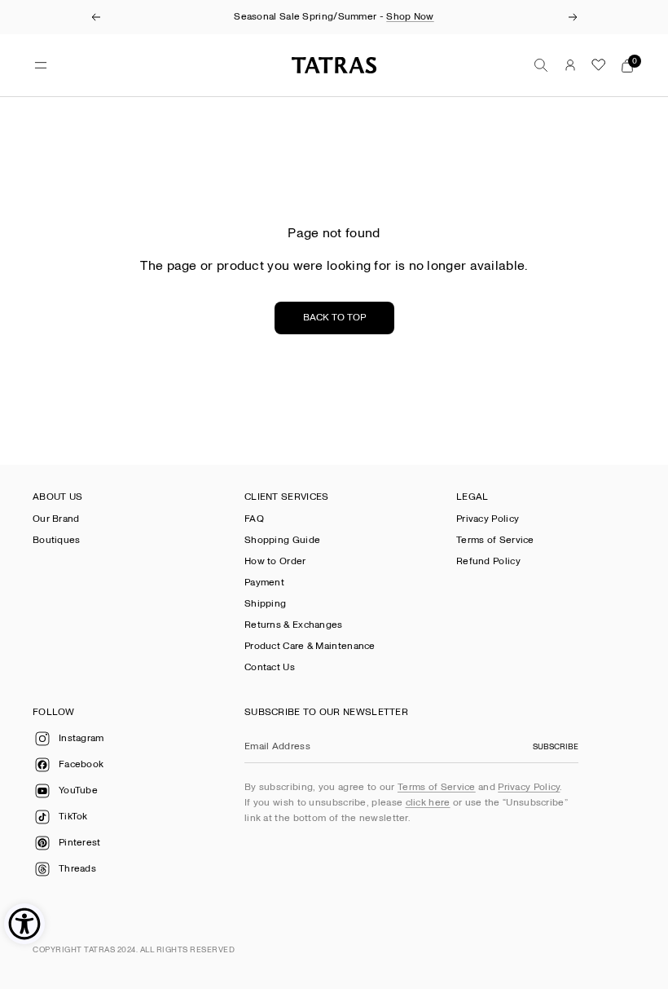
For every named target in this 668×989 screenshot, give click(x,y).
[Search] (541, 65)
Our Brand (56, 519)
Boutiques (57, 540)
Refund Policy (488, 561)
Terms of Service (495, 540)
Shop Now (409, 17)
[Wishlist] (598, 65)
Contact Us (269, 667)
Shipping (265, 604)
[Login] (570, 65)
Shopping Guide (282, 540)
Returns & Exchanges (293, 625)
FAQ (254, 519)
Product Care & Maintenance (310, 646)
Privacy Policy (487, 519)
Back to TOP (334, 318)
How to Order (275, 561)
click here (428, 803)
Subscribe (555, 747)
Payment (264, 582)
